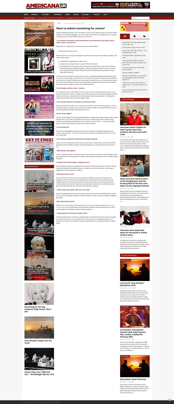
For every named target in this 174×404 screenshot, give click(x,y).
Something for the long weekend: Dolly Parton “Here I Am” (39, 185)
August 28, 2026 (37, 189)
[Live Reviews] (135, 317)
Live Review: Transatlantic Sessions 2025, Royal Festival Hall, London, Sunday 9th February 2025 (132, 333)
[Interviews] (135, 114)
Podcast (97, 14)
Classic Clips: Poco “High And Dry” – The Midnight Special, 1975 (39, 230)
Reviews (34, 14)
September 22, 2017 (127, 288)
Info (105, 14)
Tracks (76, 14)
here (90, 37)
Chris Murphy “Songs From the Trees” (38, 208)
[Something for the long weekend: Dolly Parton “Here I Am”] (39, 181)
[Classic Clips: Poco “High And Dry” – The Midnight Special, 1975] (39, 225)
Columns (85, 14)
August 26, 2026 (126, 188)
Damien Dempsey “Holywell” (130, 72)
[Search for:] (140, 18)
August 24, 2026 (126, 237)
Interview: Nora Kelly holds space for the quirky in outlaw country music (133, 232)
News (26, 14)
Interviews (58, 14)
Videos (67, 14)
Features (45, 14)
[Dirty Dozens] (135, 366)
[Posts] (125, 36)
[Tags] (134, 36)
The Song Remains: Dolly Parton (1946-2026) (38, 252)
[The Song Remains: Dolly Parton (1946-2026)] (39, 247)
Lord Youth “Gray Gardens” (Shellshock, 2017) (132, 284)
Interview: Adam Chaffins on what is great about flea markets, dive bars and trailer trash (38, 272)
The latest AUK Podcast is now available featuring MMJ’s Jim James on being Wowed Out (134, 78)
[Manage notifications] (169, 400)
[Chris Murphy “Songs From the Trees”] (39, 203)
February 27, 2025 (126, 339)
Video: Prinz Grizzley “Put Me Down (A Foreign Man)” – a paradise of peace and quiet (134, 85)
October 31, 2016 (126, 382)
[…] (124, 150)
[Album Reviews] (135, 270)
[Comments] (144, 36)
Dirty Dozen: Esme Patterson (133, 379)
